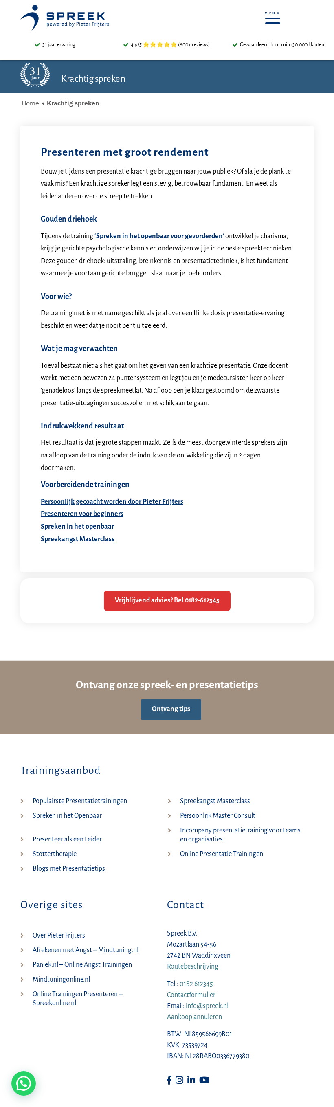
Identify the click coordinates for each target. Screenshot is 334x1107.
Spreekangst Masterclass (77, 539)
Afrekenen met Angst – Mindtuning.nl (85, 950)
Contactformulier (191, 995)
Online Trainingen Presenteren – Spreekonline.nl (78, 999)
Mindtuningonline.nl (61, 979)
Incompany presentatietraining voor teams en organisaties (240, 835)
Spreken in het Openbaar (67, 815)
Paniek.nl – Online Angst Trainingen (82, 965)
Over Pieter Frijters (59, 935)
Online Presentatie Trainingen (221, 854)
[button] (23, 1083)
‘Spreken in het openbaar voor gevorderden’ (159, 236)
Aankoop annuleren (194, 1017)
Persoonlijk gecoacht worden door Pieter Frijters (112, 501)
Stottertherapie (55, 854)
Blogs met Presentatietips (69, 868)
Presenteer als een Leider (67, 839)
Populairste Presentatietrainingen (80, 801)
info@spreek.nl (207, 1006)
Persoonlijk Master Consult (217, 815)
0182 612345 (196, 984)
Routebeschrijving (192, 966)
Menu (275, 16)
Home (30, 103)
